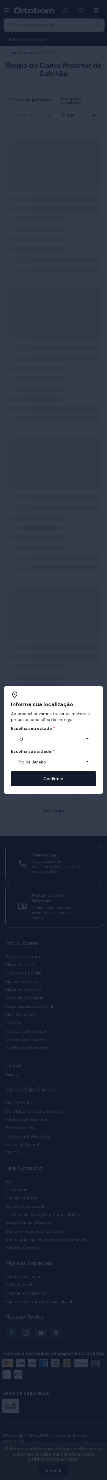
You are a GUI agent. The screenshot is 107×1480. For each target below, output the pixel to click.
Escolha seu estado (33, 728)
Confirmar (53, 778)
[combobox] (53, 739)
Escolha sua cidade (32, 751)
